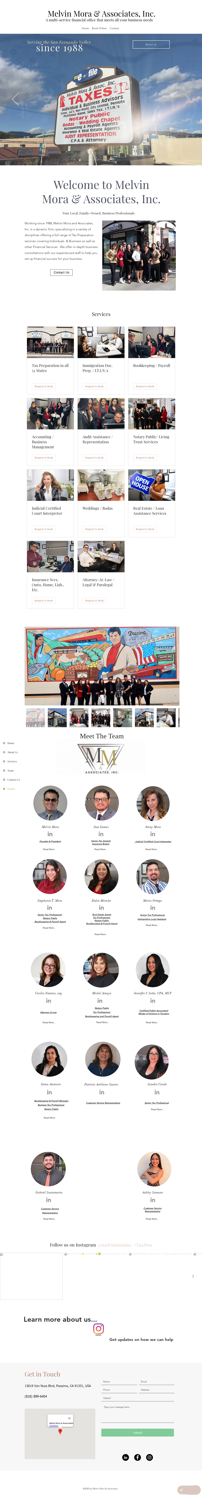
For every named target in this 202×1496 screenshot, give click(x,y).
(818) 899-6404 (36, 1396)
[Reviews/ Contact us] (105, 157)
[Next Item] (174, 666)
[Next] (186, 99)
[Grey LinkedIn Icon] (50, 833)
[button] (44, 386)
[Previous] (15, 99)
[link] (50, 368)
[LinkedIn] (125, 1457)
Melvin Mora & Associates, (95, 13)
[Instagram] (149, 1457)
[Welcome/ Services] (96, 157)
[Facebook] (137, 1457)
